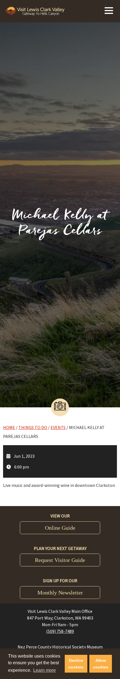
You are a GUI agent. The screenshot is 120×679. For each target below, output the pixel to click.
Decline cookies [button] (75, 663)
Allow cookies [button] (100, 663)
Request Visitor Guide (60, 560)
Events (58, 427)
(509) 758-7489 (60, 631)
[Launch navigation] (109, 10)
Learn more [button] (44, 670)
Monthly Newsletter (60, 592)
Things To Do (32, 427)
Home (9, 427)
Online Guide (60, 528)
